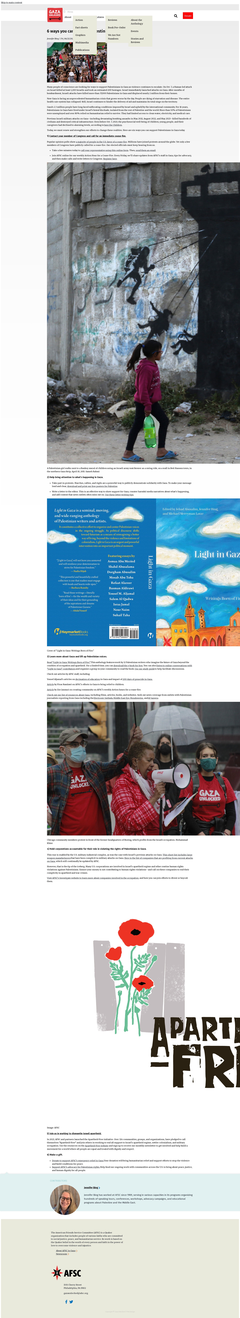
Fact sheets (81, 27)
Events (134, 31)
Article (50, 684)
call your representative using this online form (104, 150)
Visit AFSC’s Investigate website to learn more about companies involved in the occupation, (93, 878)
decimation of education (87, 679)
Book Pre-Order (117, 27)
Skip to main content (11, 2)
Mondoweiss (136, 698)
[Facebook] (66, 1302)
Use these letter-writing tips (119, 494)
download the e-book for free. (128, 665)
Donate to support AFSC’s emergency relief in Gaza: (78, 1160)
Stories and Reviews (137, 40)
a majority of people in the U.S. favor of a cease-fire (101, 142)
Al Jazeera (153, 698)
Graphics (80, 35)
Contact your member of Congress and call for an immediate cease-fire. (87, 136)
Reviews (112, 20)
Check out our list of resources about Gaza (68, 695)
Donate (188, 16)
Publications (82, 50)
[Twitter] (71, 1302)
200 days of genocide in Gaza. (137, 679)
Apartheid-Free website (96, 1145)
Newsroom (61, 1254)
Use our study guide (144, 669)
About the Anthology (137, 22)
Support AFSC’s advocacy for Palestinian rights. (76, 1167)
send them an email (146, 150)
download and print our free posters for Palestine (92, 486)
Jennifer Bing (91, 1187)
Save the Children (113, 125)
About (67, 17)
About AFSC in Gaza (65, 1250)
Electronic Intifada (103, 698)
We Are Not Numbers (114, 37)
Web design (130, 1312)
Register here (110, 158)
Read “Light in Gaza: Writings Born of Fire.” (68, 662)
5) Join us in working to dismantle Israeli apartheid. (74, 1133)
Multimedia (82, 42)
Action (79, 20)
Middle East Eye (121, 698)
